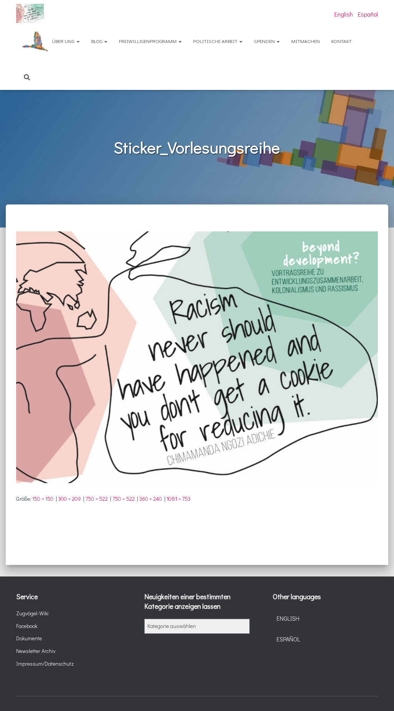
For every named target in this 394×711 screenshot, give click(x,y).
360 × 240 (150, 498)
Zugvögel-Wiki (32, 613)
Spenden (265, 41)
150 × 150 (42, 498)
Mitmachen (305, 41)
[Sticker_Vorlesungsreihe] (197, 356)
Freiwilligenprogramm (148, 41)
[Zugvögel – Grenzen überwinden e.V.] (30, 13)
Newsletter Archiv (35, 651)
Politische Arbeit (216, 41)
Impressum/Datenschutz (45, 663)
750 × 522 (96, 498)
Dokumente (29, 638)
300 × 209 (69, 498)
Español (368, 14)
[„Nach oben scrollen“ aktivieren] (379, 695)
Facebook (26, 626)
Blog (97, 41)
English (343, 14)
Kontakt (341, 41)
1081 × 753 (178, 498)
